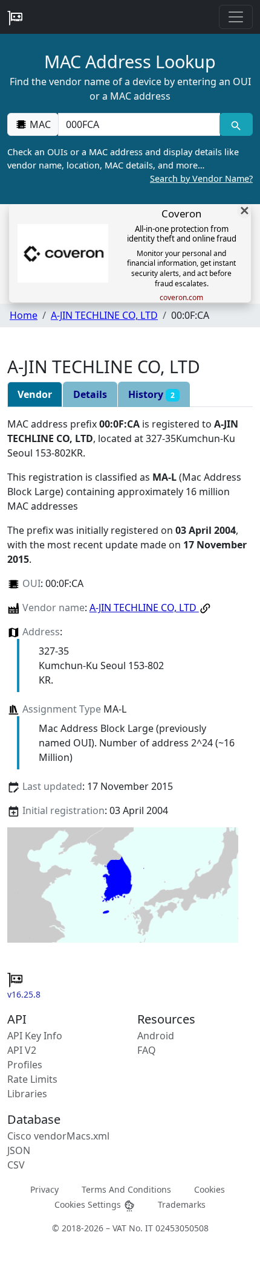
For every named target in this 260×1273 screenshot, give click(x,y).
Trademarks (182, 1204)
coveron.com (181, 298)
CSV (16, 1165)
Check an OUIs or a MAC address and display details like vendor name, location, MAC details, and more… (130, 165)
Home (23, 315)
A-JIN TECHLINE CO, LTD (104, 315)
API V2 (21, 1050)
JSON (18, 1150)
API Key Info (34, 1035)
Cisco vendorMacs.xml (58, 1136)
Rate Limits (32, 1079)
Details (90, 394)
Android (155, 1035)
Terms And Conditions (126, 1189)
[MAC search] (236, 124)
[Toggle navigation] (236, 17)
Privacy (44, 1189)
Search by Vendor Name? (201, 178)
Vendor (35, 394)
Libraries (27, 1093)
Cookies (209, 1189)
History (151, 394)
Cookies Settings (88, 1204)
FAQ (146, 1050)
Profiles (24, 1064)
